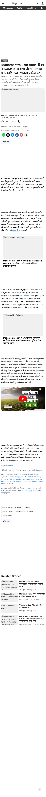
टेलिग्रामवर (35, 488)
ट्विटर (22, 488)
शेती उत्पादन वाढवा (8, 8)
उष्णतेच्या (26, 295)
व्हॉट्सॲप (4, 490)
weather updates (7, 507)
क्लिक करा (38, 470)
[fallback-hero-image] (9, 585)
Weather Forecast (7, 511)
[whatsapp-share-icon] (3, 136)
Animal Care (10, 481)
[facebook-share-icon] (12, 136)
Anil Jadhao (11, 122)
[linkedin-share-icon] (17, 136)
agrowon (27, 507)
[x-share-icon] (8, 136)
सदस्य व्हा (10, 466)
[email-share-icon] (21, 136)
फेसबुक (17, 488)
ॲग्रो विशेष (20, 8)
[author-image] (3, 122)
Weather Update (7, 515)
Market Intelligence (17, 479)
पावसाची (15, 230)
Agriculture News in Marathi (23, 474)
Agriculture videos (8, 477)
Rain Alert (30, 511)
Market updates (31, 479)
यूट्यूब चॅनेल (32, 490)
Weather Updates (22, 481)
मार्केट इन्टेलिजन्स (31, 8)
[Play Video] (23, 398)
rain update (18, 507)
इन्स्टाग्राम (28, 488)
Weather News (20, 511)
